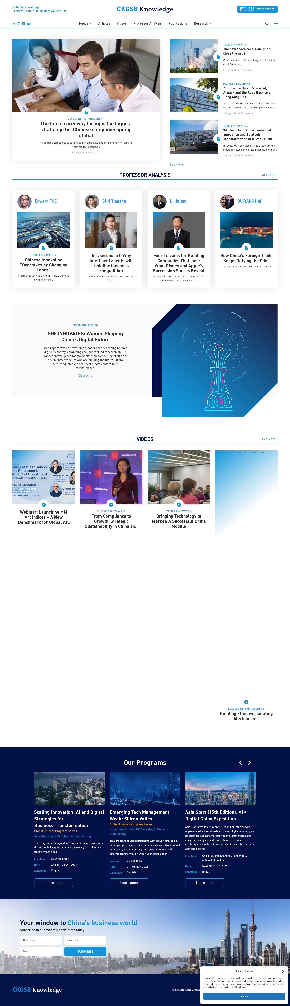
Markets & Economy (236, 83)
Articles (104, 23)
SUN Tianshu (114, 200)
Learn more (54, 883)
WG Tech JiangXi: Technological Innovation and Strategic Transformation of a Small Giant (247, 134)
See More (177, 164)
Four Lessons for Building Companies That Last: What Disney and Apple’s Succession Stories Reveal (179, 263)
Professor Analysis (147, 23)
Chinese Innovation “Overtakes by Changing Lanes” (43, 264)
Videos (122, 23)
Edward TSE (46, 200)
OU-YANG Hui (249, 200)
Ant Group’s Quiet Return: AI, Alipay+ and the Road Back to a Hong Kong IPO (246, 92)
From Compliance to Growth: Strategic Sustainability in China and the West (111, 523)
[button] (283, 971)
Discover (84, 375)
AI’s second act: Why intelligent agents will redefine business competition (111, 263)
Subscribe (85, 951)
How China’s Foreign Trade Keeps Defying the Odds (246, 258)
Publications (177, 23)
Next (249, 763)
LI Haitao (178, 200)
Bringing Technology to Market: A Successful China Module (179, 521)
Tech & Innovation (235, 44)
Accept (244, 996)
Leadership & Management (86, 118)
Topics (83, 23)
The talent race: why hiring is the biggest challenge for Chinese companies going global (86, 129)
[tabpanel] (44, 239)
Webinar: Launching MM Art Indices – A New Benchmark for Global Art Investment (43, 519)
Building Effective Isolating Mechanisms (246, 716)
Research (201, 23)
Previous (240, 763)
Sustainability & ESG (111, 511)
